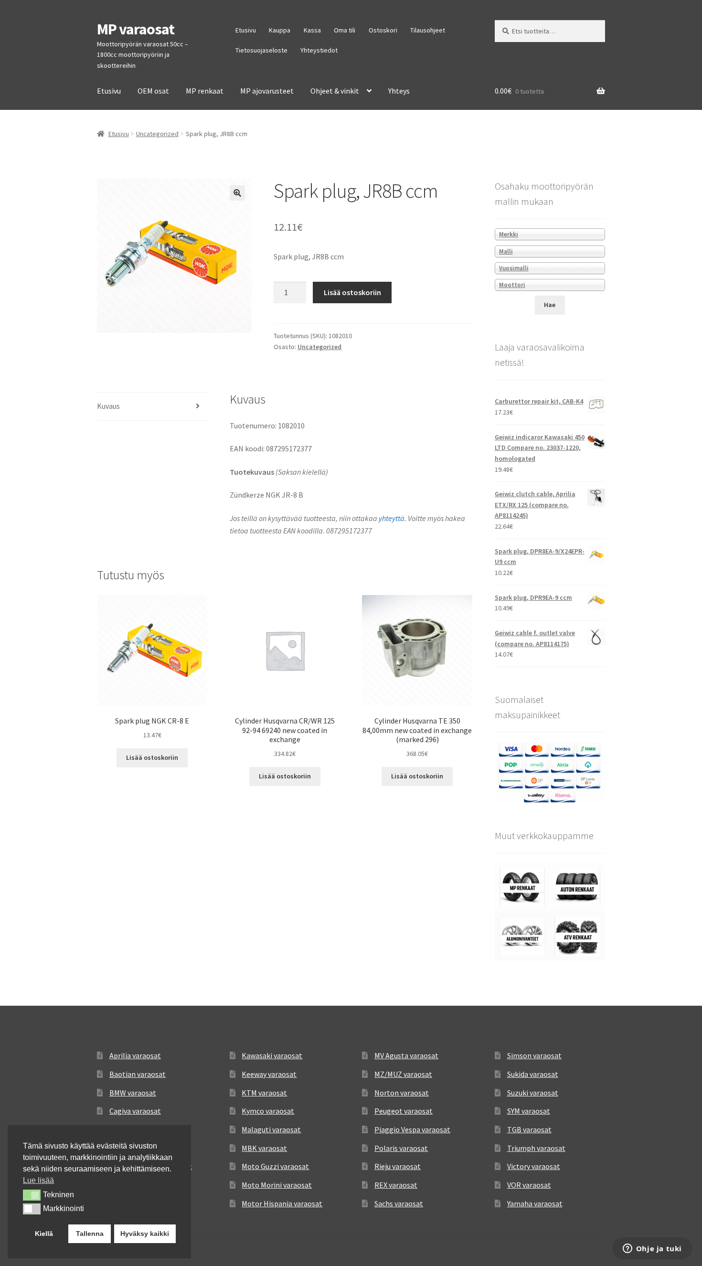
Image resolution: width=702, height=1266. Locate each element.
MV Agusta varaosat (406, 1055)
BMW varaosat (132, 1092)
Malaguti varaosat (271, 1129)
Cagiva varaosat (135, 1111)
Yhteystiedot (319, 50)
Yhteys (399, 91)
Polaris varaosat (401, 1148)
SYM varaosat (528, 1111)
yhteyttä (391, 518)
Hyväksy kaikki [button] (144, 1233)
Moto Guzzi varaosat (275, 1166)
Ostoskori (383, 30)
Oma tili (344, 30)
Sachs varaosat (398, 1203)
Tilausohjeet (427, 30)
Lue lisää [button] (38, 1180)
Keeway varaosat (269, 1074)
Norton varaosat (401, 1092)
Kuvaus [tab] (108, 406)
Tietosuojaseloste (261, 50)
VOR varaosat (529, 1185)
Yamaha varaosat (535, 1203)
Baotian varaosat (137, 1074)
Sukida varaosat (532, 1074)
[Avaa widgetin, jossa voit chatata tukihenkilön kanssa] (652, 1249)
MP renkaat (204, 91)
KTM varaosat (264, 1092)
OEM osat (153, 91)
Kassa (312, 30)
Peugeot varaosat (403, 1111)
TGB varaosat (529, 1129)
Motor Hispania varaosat (282, 1203)
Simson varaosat (534, 1055)
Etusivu (245, 30)
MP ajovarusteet (267, 91)
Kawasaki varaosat (272, 1055)
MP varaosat (135, 29)
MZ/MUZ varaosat (403, 1074)
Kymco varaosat (268, 1111)
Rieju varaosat (397, 1166)
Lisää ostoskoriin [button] (152, 757)
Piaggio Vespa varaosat (412, 1129)
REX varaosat (395, 1185)
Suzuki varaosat (532, 1092)
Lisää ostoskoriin (352, 292)
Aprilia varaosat (135, 1055)
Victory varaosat (533, 1166)
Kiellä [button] (44, 1233)
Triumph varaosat (536, 1148)
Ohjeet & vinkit (334, 91)
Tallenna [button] (90, 1233)
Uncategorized (157, 133)
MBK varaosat (264, 1148)
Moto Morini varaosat (277, 1185)
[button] (237, 193)
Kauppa (279, 30)
